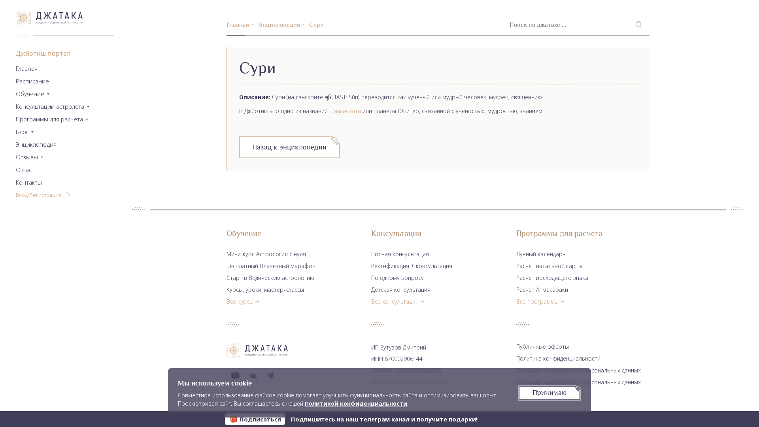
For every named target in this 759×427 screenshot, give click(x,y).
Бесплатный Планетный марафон (271, 266)
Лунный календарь (541, 254)
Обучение (30, 94)
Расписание (32, 81)
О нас (24, 170)
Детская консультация (400, 289)
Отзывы (27, 157)
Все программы (537, 301)
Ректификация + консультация (411, 266)
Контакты (29, 182)
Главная (27, 68)
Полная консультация (400, 254)
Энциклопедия (36, 144)
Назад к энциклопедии (289, 147)
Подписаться (260, 419)
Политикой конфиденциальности (356, 403)
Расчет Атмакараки (542, 289)
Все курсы (240, 301)
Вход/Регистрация (38, 194)
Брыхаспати (345, 111)
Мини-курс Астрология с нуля (266, 254)
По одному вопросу (397, 278)
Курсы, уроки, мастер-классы (265, 289)
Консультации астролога (50, 106)
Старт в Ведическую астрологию (270, 278)
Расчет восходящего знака (552, 278)
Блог (22, 132)
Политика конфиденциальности (558, 358)
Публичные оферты (542, 346)
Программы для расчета (49, 119)
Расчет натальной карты (549, 266)
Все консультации (395, 301)
